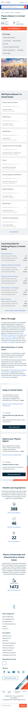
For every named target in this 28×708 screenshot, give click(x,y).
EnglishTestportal (7, 650)
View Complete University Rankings (15, 310)
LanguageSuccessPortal (9, 655)
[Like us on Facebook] (4, 672)
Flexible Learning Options (9, 50)
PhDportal (5, 640)
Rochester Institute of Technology (10, 265)
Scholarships (20, 50)
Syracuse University (6, 253)
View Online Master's (14, 541)
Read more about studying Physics (12, 455)
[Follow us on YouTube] (14, 672)
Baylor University (6, 299)
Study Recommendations (9, 37)
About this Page (16, 40)
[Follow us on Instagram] (23, 672)
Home (2, 12)
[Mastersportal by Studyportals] (6, 2)
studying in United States (12, 338)
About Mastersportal (8, 619)
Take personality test (14, 474)
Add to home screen (10, 678)
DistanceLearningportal (9, 643)
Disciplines (7, 12)
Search (23, 705)
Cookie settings (9, 692)
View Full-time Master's (14, 513)
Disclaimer (24, 691)
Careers (4, 626)
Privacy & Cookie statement (17, 692)
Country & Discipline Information (11, 47)
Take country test (14, 427)
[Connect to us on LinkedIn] (9, 672)
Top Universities (7, 40)
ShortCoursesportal (8, 645)
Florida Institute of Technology (10, 288)
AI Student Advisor (7, 621)
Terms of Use (4, 692)
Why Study (5, 44)
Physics (12, 12)
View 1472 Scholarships (14, 590)
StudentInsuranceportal (9, 652)
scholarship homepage (7, 342)
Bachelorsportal (6, 636)
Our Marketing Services (9, 624)
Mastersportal (6, 638)
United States (17, 12)
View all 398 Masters (14, 28)
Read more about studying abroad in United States (12, 405)
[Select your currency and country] (4, 663)
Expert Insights (6, 53)
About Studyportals (7, 617)
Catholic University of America (9, 276)
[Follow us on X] (18, 672)
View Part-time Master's (14, 527)
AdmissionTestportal (8, 648)
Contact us (5, 629)
